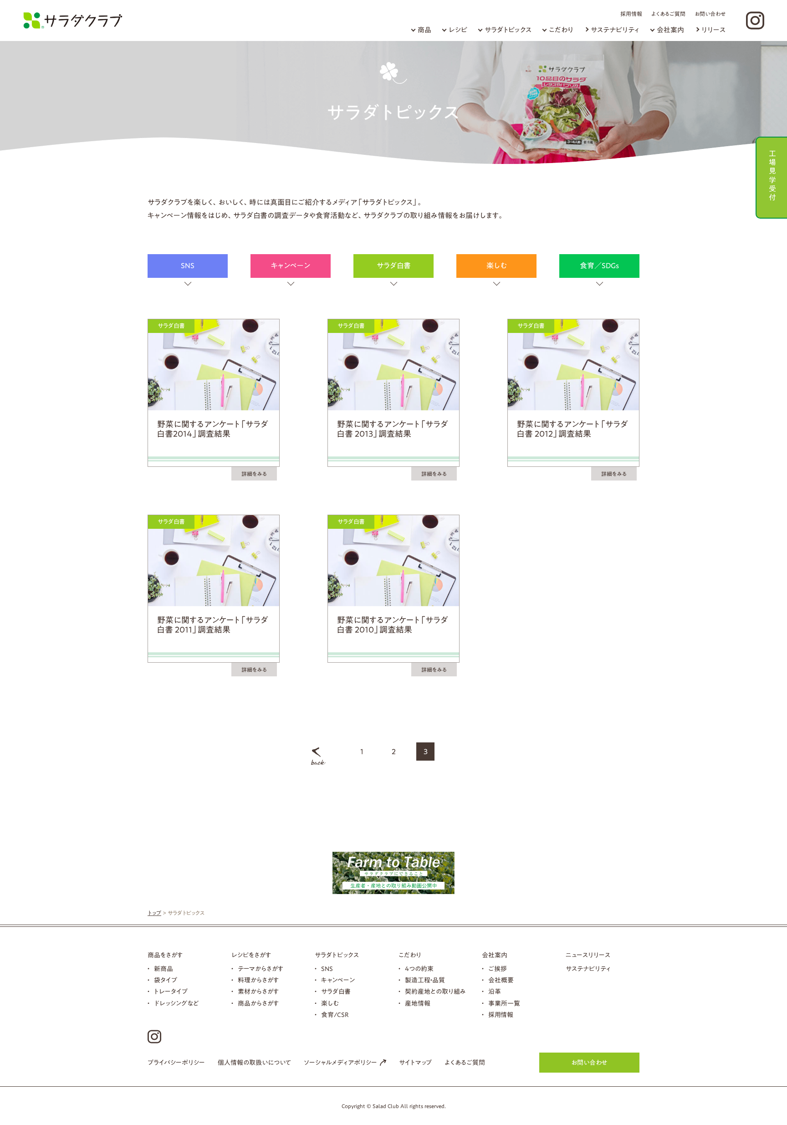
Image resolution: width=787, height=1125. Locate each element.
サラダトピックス (508, 29)
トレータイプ (171, 991)
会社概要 (501, 980)
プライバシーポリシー (176, 1062)
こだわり (561, 29)
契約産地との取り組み (435, 991)
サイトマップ (415, 1062)
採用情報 (631, 13)
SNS (187, 265)
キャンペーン (290, 265)
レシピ (458, 29)
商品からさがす (258, 1003)
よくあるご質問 (668, 13)
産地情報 (417, 1003)
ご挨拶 (497, 969)
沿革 (494, 991)
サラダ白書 (394, 265)
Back (318, 756)
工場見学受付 (772, 174)
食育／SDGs (599, 265)
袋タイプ (165, 980)
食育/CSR (335, 1015)
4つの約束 (419, 969)
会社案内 (670, 29)
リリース (713, 29)
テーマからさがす (260, 969)
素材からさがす (258, 991)
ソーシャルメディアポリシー (340, 1062)
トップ (154, 912)
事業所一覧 (504, 1003)
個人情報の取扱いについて (254, 1062)
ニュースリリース (588, 955)
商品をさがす (165, 955)
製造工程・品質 (425, 980)
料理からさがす (258, 980)
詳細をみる (254, 473)
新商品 (163, 969)
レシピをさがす (251, 955)
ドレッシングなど (176, 1003)
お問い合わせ (710, 13)
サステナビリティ (615, 29)
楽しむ (496, 265)
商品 (424, 29)
